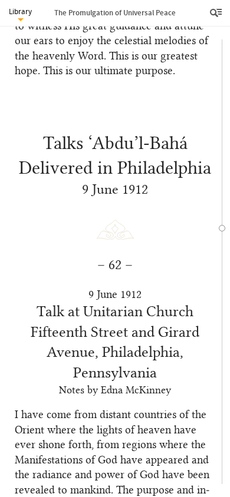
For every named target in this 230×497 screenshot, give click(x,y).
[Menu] (217, 13)
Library (20, 11)
